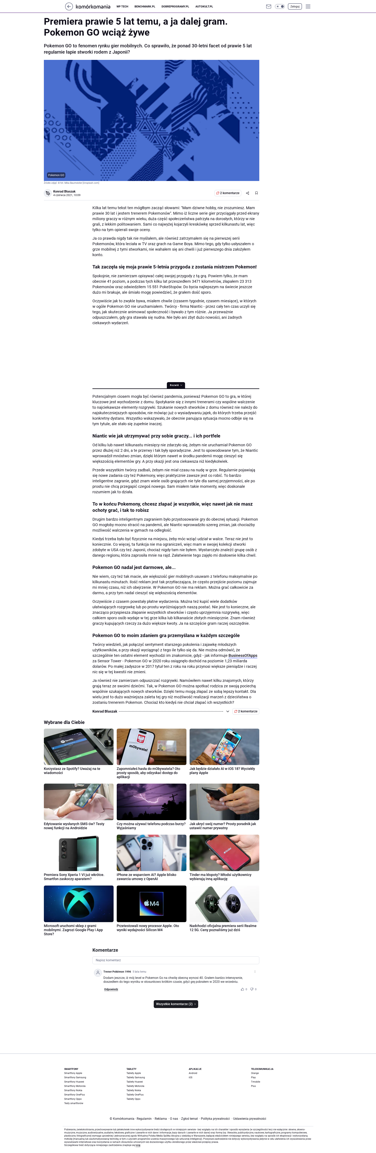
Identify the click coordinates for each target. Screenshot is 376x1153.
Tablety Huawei (135, 1081)
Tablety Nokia (134, 1090)
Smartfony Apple (73, 1073)
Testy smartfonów (73, 1103)
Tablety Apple (134, 1073)
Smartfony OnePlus (74, 1094)
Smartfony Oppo (73, 1099)
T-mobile (255, 1081)
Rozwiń (174, 385)
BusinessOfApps (243, 655)
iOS (190, 1077)
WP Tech (122, 6)
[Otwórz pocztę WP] (269, 6)
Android (193, 1073)
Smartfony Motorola (75, 1086)
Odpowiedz (111, 989)
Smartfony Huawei (74, 1081)
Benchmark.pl (145, 6)
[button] (280, 6)
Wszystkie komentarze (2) (174, 1004)
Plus (253, 1086)
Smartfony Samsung (75, 1077)
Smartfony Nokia (73, 1090)
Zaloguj (294, 6)
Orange (255, 1073)
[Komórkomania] (96, 6)
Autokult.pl (204, 6)
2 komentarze (230, 193)
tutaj (138, 1145)
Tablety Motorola (135, 1086)
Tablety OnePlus (135, 1094)
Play (253, 1077)
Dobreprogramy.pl (175, 6)
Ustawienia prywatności (249, 1119)
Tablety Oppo (133, 1099)
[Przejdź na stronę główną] (69, 9)
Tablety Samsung (136, 1077)
